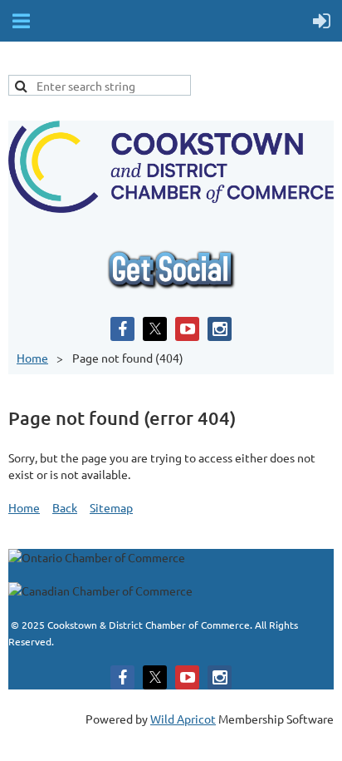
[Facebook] (122, 329)
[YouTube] (187, 329)
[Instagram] (220, 329)
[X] (155, 329)
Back (64, 507)
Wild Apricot (183, 718)
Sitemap (111, 507)
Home (32, 357)
